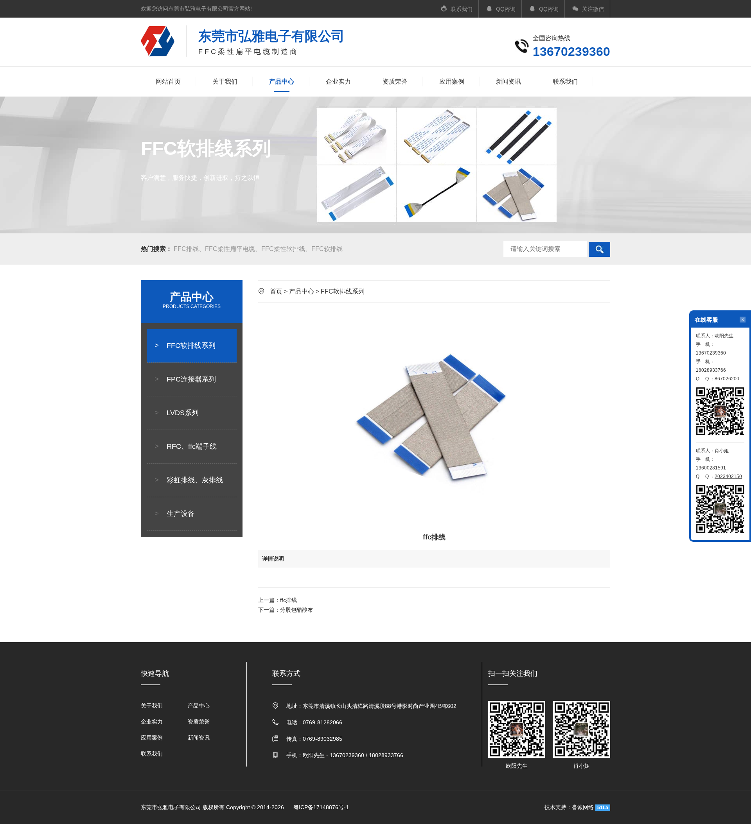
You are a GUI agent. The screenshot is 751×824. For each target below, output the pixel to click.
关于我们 (224, 81)
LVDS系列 (177, 413)
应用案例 (451, 81)
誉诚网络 (583, 807)
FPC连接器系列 (185, 379)
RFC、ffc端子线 (186, 446)
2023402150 (728, 476)
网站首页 (168, 81)
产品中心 (281, 81)
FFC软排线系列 (185, 345)
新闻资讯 (508, 81)
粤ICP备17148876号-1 (321, 807)
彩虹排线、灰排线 (189, 480)
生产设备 (175, 514)
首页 (276, 291)
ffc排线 (288, 600)
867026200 (727, 379)
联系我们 (565, 81)
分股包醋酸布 (296, 610)
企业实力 (338, 81)
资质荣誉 (395, 81)
